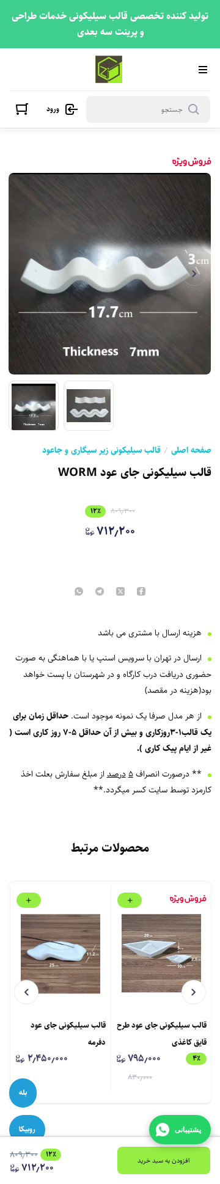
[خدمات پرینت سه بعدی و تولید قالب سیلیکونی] (109, 69)
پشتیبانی (188, 1129)
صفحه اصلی (191, 450)
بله (23, 1092)
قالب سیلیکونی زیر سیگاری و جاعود (101, 450)
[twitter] (120, 592)
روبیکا (27, 1129)
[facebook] (141, 592)
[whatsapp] (79, 592)
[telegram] (99, 592)
